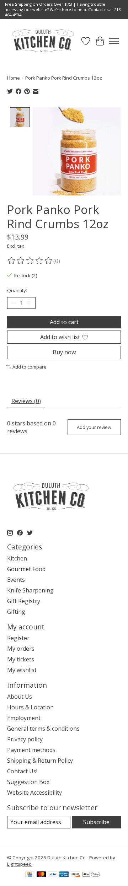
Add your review (94, 427)
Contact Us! (22, 771)
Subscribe (96, 822)
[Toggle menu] (114, 41)
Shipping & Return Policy (40, 760)
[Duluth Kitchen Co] (43, 41)
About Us (19, 696)
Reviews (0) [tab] (26, 401)
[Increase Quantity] (28, 303)
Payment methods (31, 750)
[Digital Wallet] (91, 875)
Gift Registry (23, 601)
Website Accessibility (34, 792)
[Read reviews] (30, 261)
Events (16, 580)
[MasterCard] (41, 875)
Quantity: (17, 290)
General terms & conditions (43, 728)
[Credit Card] (29, 875)
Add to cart (64, 322)
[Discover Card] (75, 875)
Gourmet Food (26, 569)
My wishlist (22, 670)
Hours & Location (30, 707)
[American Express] (64, 875)
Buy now (64, 352)
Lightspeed (19, 864)
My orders (20, 649)
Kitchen (17, 558)
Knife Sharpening (30, 590)
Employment (24, 718)
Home (13, 78)
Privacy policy (25, 739)
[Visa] (52, 875)
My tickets (20, 659)
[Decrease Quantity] (13, 303)
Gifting (16, 612)
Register (18, 638)
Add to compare (29, 367)
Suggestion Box (28, 782)
